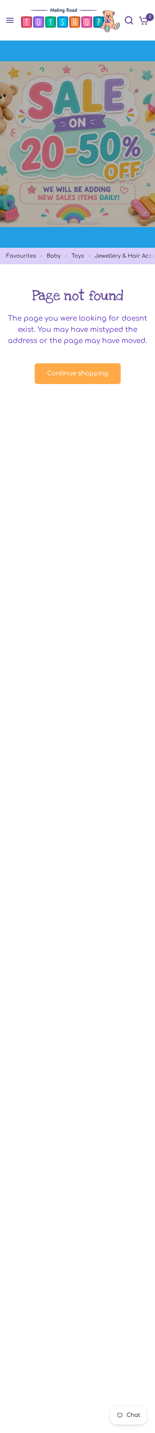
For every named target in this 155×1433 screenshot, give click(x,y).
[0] (142, 20)
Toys (78, 256)
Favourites (21, 256)
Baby (54, 256)
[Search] (129, 20)
